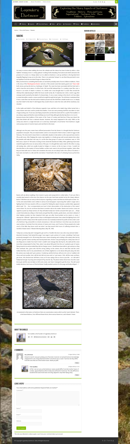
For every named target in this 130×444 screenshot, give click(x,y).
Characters (68, 24)
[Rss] (94, 2)
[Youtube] (104, 2)
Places (77, 24)
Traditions (86, 24)
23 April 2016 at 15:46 (73, 354)
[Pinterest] (102, 2)
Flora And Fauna (43, 24)
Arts (60, 24)
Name (18, 408)
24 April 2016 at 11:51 (73, 366)
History (24, 24)
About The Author (36, 2)
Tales (53, 24)
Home (15, 24)
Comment (19, 390)
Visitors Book (46, 2)
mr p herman (29, 354)
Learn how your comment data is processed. (50, 434)
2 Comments (54, 39)
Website (18, 421)
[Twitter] (100, 2)
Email (18, 414)
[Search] (116, 1)
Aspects (32, 24)
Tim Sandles (21, 39)
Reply (77, 363)
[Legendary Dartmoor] (30, 12)
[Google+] (96, 2)
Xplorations (96, 24)
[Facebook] (98, 2)
